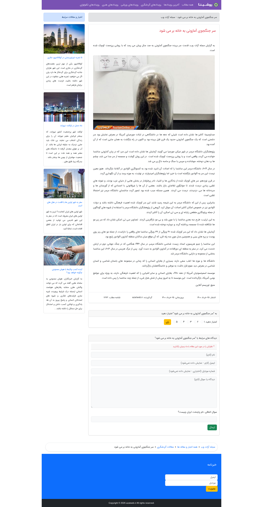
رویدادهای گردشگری (151, 5)
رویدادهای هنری (110, 5)
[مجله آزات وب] (208, 5)
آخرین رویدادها (171, 5)
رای (167, 322)
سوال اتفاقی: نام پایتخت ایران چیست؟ (197, 412)
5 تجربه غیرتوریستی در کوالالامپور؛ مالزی (64, 57)
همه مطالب (187, 5)
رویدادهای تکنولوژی (90, 5)
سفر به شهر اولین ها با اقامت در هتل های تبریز (64, 204)
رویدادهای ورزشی (130, 5)
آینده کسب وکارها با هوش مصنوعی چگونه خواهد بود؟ (67, 271)
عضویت (212, 489)
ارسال (212, 427)
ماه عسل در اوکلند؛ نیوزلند (71, 125)
